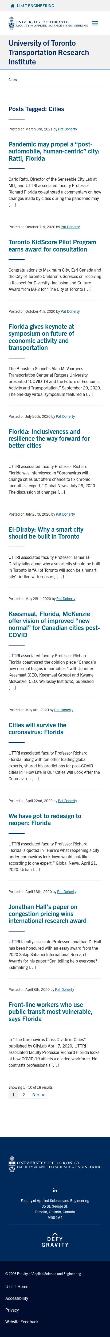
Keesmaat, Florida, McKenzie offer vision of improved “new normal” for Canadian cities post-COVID (54, 624)
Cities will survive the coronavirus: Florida (37, 728)
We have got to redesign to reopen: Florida (45, 819)
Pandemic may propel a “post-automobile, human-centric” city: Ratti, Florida (54, 151)
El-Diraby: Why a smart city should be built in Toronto (46, 532)
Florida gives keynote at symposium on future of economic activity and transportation (41, 336)
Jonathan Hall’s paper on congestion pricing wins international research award (48, 913)
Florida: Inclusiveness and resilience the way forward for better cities (49, 438)
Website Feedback (21, 1321)
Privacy (12, 1309)
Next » (38, 1094)
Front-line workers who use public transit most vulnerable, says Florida (51, 1011)
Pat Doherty (67, 128)
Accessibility (16, 1298)
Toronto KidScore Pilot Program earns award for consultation (52, 245)
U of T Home (16, 1286)
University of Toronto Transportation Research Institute (49, 52)
